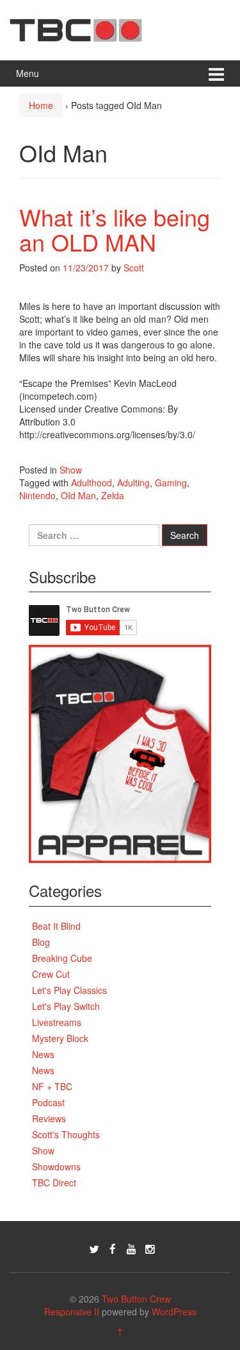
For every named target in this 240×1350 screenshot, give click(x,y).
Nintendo (37, 495)
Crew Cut (51, 974)
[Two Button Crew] (76, 28)
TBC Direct (54, 1182)
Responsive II (71, 1311)
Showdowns (56, 1166)
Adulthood (91, 482)
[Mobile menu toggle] (216, 73)
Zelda (112, 495)
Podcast (48, 1102)
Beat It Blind (56, 925)
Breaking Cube (62, 958)
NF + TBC (52, 1086)
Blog (41, 942)
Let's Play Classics (69, 990)
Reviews (49, 1118)
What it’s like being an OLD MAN (114, 229)
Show (71, 469)
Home (41, 105)
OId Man (78, 495)
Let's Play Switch (66, 1006)
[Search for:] (94, 535)
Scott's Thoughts (66, 1134)
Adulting (133, 482)
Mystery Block (60, 1038)
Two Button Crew (136, 1298)
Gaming (171, 482)
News (43, 1054)
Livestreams (56, 1022)
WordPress (174, 1311)
